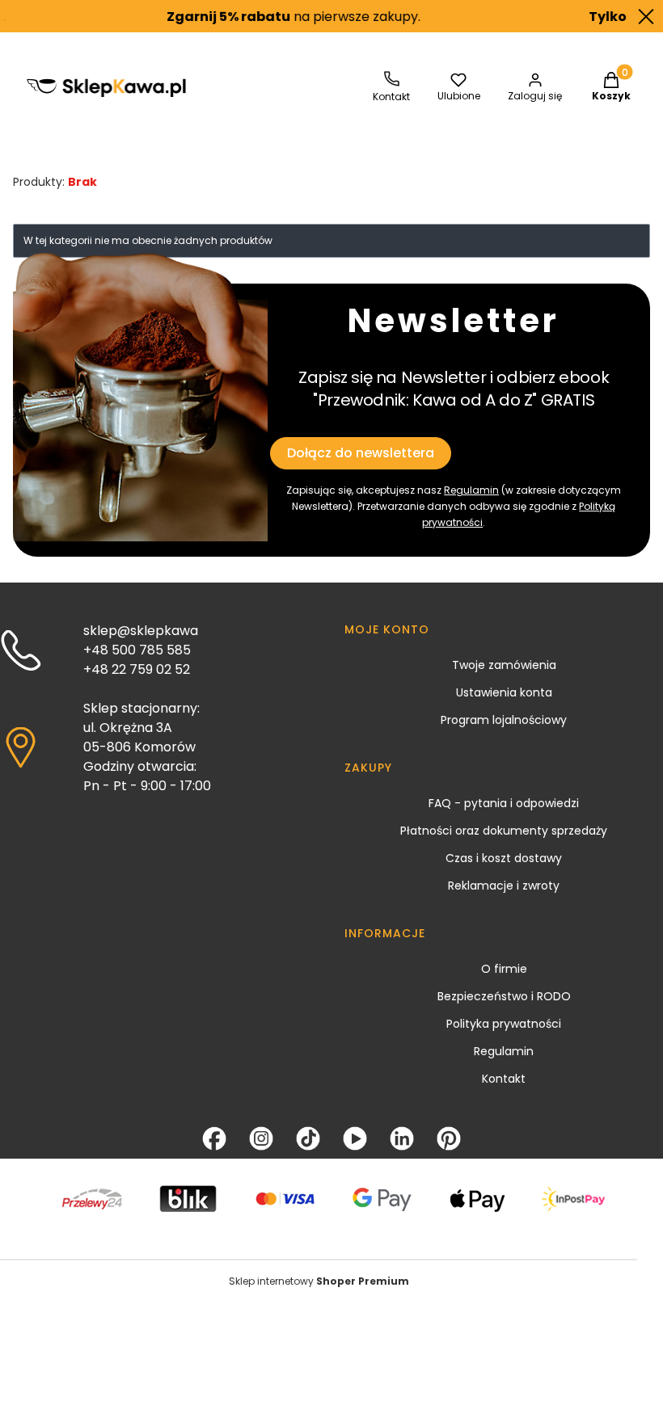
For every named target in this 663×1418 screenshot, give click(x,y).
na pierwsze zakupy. (279, 16)
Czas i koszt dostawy (504, 858)
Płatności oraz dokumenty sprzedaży (503, 831)
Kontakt (504, 1079)
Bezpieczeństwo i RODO (504, 996)
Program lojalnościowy (504, 720)
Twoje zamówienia (504, 665)
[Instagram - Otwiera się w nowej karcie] (261, 1138)
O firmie (504, 969)
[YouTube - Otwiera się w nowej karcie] (355, 1138)
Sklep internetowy (319, 1281)
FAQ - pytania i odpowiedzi (504, 803)
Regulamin (471, 490)
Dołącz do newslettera (360, 453)
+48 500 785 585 (137, 650)
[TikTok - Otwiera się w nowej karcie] (308, 1138)
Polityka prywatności (503, 1024)
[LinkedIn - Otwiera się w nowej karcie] (402, 1138)
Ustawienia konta (504, 692)
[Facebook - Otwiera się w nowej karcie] (214, 1138)
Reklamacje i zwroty (504, 885)
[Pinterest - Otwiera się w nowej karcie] (449, 1138)
